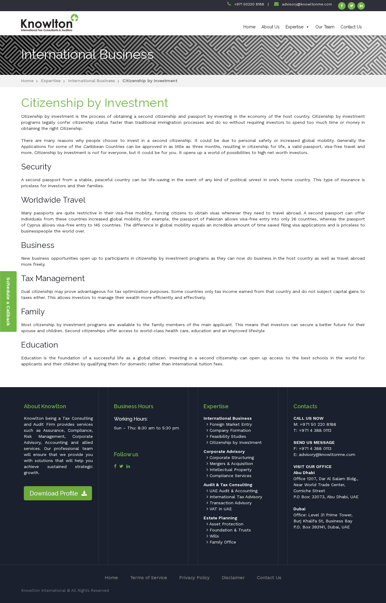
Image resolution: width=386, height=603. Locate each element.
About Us (270, 26)
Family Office (222, 542)
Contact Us (351, 26)
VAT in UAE (220, 508)
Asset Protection (225, 523)
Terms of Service (148, 577)
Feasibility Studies (227, 436)
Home (249, 26)
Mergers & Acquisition (230, 463)
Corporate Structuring (231, 457)
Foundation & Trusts (229, 530)
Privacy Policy (194, 577)
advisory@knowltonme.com (307, 4)
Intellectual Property (230, 469)
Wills (213, 536)
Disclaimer (233, 577)
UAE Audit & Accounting (233, 490)
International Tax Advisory (235, 496)
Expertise (294, 26)
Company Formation (229, 430)
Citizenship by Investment (235, 442)
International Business (91, 80)
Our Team (324, 26)
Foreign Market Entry (230, 424)
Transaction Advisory (230, 502)
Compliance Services (230, 475)
